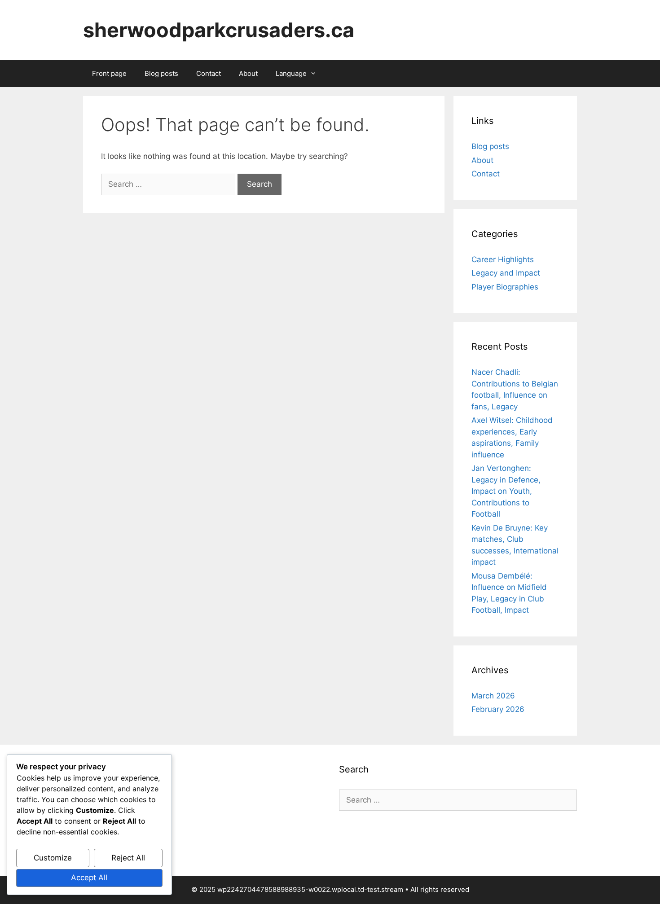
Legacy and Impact (505, 272)
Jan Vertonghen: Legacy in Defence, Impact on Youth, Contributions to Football (506, 491)
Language (291, 73)
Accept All (89, 877)
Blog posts (161, 73)
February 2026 (497, 709)
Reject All (128, 857)
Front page (109, 73)
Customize (53, 857)
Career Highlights (502, 259)
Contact (208, 73)
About (248, 73)
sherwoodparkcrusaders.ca (218, 30)
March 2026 (493, 695)
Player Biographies (504, 286)
